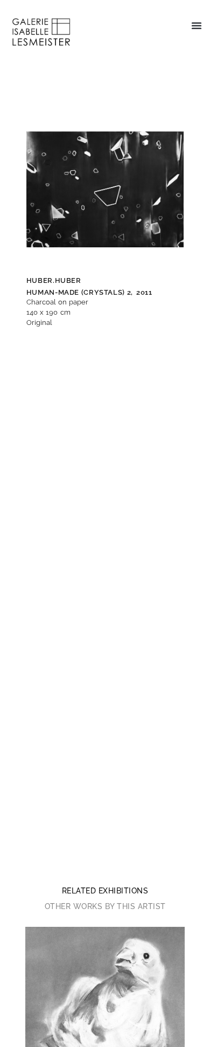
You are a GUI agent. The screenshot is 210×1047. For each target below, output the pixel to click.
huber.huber (53, 280)
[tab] (105, 890)
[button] (196, 25)
